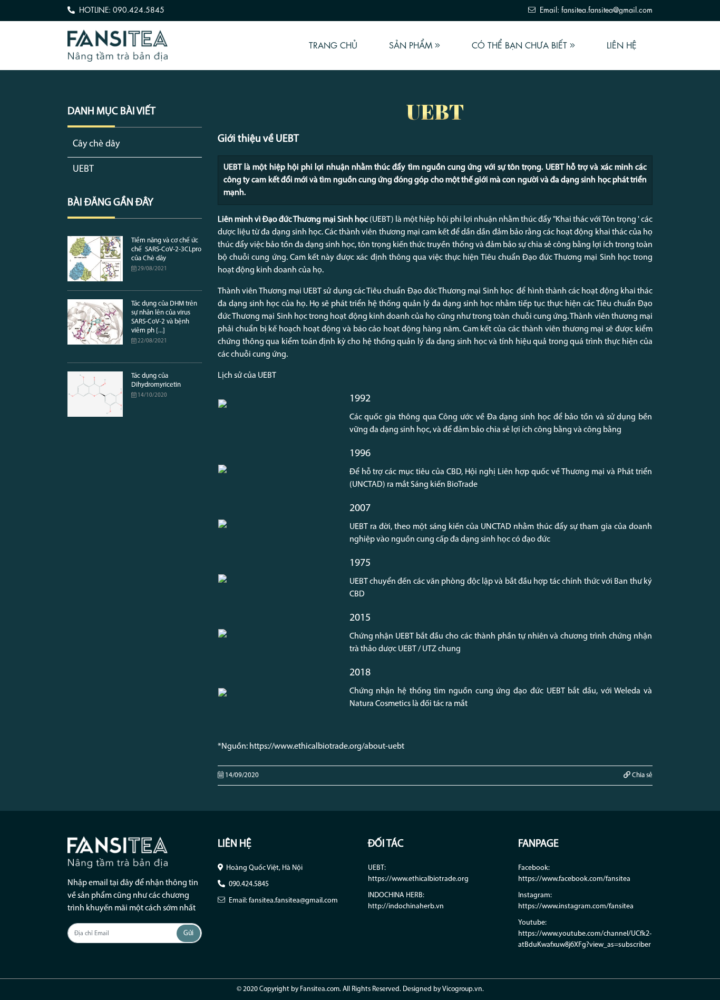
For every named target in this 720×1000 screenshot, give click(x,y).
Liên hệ (622, 44)
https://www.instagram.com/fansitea (576, 906)
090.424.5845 (249, 884)
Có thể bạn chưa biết (521, 44)
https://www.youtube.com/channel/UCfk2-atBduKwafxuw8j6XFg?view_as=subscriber (584, 939)
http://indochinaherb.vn (406, 906)
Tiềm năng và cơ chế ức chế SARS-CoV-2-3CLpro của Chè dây (166, 249)
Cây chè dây (96, 144)
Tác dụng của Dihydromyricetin (156, 380)
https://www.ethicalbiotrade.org (418, 879)
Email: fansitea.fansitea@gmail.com (595, 9)
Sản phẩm (412, 44)
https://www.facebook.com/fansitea (574, 879)
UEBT (83, 169)
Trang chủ (333, 44)
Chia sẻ (641, 775)
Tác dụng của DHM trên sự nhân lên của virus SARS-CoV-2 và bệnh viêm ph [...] (164, 317)
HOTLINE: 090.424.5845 (120, 9)
